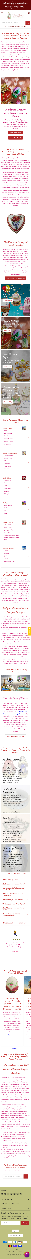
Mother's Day (7, 485)
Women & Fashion (8, 533)
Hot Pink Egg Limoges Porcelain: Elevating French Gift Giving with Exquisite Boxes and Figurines (12, 1003)
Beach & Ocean (8, 458)
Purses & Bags (7, 524)
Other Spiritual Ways (9, 561)
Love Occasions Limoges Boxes (15, 278)
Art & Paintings (8, 505)
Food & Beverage (8, 433)
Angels (6, 550)
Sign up (24, 1223)
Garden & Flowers (8, 438)
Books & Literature (8, 508)
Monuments (6, 461)
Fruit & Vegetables (8, 436)
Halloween (6, 491)
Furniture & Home (8, 441)
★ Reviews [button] (29, 631)
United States (7, 469)
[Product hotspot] (8, 679)
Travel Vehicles (7, 466)
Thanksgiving (7, 494)
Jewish (5, 556)
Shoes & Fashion (8, 527)
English (15, 1231)
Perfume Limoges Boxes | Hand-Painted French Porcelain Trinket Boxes (11, 537)
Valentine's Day (7, 480)
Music (5, 513)
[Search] (27, 23)
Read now (11, 1035)
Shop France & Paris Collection (15, 736)
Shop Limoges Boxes (15, 132)
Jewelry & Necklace (8, 530)
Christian (6, 553)
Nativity (6, 558)
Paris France (7, 463)
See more (14, 1048)
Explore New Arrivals (15, 138)
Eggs (5, 430)
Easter (5, 483)
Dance (5, 510)
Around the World (8, 455)
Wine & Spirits (7, 444)
